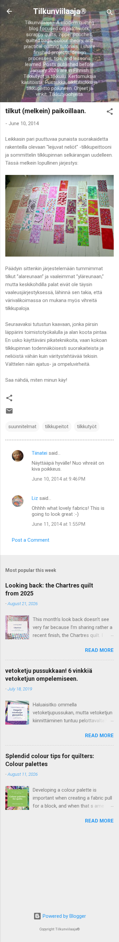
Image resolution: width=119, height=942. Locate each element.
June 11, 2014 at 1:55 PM (58, 524)
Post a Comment (30, 540)
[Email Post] (9, 413)
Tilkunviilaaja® (59, 11)
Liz (35, 498)
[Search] (110, 13)
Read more (99, 650)
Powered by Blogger (63, 916)
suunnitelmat (22, 427)
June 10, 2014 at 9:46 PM (58, 479)
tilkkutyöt (87, 427)
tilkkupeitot (56, 427)
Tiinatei (39, 453)
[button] (110, 113)
